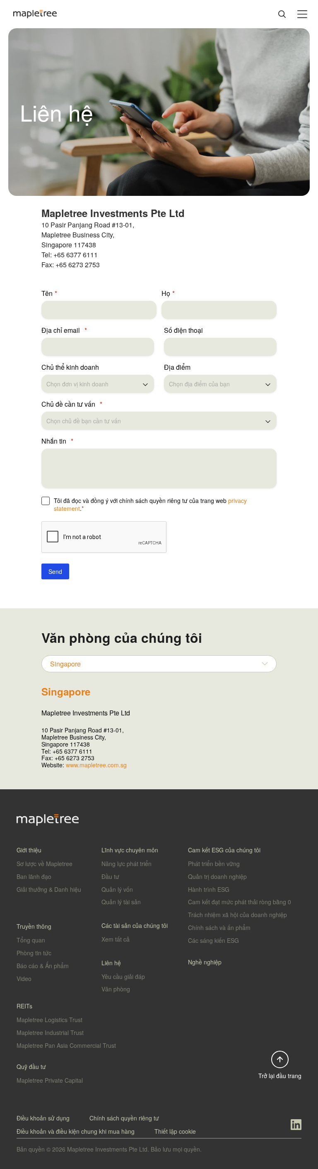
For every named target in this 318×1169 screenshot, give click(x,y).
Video (24, 978)
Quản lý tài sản (121, 902)
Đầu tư (110, 876)
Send (55, 571)
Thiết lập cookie (175, 1131)
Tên (47, 293)
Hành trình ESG (208, 889)
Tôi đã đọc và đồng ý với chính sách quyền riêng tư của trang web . (150, 505)
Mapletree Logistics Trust (49, 1019)
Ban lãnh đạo (34, 876)
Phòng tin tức (34, 953)
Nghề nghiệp (205, 962)
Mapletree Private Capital (50, 1080)
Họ (165, 293)
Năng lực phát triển (126, 863)
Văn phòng (115, 989)
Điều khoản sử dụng (43, 1118)
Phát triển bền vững (214, 863)
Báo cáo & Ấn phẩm (43, 966)
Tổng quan (31, 940)
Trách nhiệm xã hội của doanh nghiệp (237, 914)
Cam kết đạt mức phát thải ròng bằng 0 (239, 902)
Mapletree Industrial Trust (50, 1032)
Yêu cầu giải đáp (123, 976)
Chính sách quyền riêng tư (124, 1118)
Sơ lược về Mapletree (44, 863)
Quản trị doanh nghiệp (217, 876)
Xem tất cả (115, 939)
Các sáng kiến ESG (213, 940)
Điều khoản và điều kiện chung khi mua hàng (76, 1131)
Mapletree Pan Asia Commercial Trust (66, 1045)
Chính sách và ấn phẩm (219, 927)
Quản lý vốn (117, 889)
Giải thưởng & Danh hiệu (49, 889)
